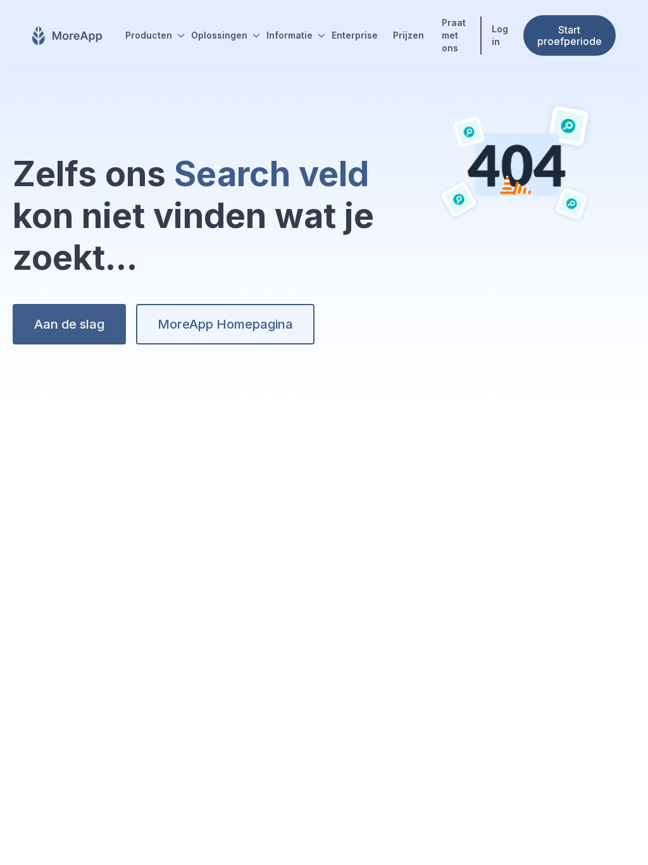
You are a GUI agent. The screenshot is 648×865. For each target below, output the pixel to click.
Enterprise (355, 35)
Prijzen (408, 35)
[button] (151, 35)
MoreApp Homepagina (225, 324)
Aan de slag (69, 324)
